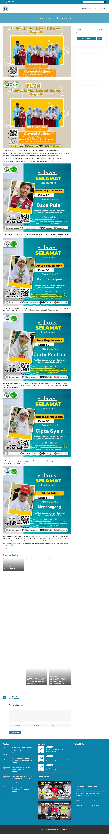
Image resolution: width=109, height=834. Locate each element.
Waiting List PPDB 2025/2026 (54, 768)
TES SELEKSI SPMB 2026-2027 (54, 750)
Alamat (95, 8)
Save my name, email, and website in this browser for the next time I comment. (30, 729)
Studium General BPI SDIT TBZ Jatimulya (57, 759)
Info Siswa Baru (86, 8)
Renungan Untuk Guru (10, 568)
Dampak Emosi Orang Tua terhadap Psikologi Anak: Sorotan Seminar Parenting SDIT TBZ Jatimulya (21, 787)
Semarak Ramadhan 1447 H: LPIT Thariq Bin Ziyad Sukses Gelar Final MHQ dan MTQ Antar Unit (23, 778)
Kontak (103, 8)
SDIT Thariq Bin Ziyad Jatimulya (87, 38)
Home (76, 8)
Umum (99, 38)
